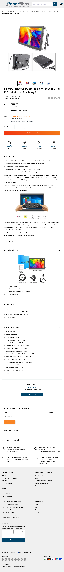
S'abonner (13, 540)
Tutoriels (37, 512)
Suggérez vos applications (9, 515)
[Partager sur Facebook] (49, 98)
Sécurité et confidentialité (41, 483)
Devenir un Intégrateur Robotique (11, 504)
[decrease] (12, 127)
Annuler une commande (8, 486)
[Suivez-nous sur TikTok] (19, 559)
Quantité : (7, 126)
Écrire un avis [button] (32, 394)
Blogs (36, 507)
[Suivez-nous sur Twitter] (6, 559)
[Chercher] (55, 4)
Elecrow (7, 96)
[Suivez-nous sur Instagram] (9, 559)
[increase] (23, 127)
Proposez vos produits (8, 512)
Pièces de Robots (17, 11)
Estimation (10, 422)
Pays (5, 412)
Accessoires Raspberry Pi (52, 11)
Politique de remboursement (11, 430)
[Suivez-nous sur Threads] (25, 559)
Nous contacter (6, 493)
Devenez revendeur (7, 510)
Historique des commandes (9, 478)
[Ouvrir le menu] (2, 4)
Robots (9, 11)
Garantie (4, 488)
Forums (37, 504)
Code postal (50, 412)
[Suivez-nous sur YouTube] (15, 559)
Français (27, 552)
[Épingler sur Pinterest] (52, 98)
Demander (39, 148)
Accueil (3, 11)
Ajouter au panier (32, 133)
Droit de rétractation (7, 496)
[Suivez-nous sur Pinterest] (12, 559)
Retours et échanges (7, 483)
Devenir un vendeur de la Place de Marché (13, 507)
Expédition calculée (16, 110)
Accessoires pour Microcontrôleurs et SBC (33, 11)
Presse (37, 486)
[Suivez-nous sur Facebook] (3, 559)
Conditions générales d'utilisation (44, 480)
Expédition (4, 480)
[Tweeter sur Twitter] (55, 98)
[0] (61, 4)
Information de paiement (8, 491)
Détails (9, 148)
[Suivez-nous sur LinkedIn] (22, 559)
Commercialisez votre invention (10, 517)
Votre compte (5, 475)
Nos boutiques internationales (9, 552)
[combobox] (42, 4)
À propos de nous (39, 475)
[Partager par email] (59, 98)
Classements (38, 515)
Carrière (37, 478)
